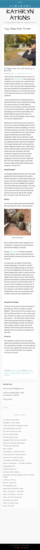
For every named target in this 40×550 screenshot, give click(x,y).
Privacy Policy (7, 399)
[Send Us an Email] (10, 6)
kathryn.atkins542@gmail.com (13, 389)
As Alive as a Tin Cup (9, 480)
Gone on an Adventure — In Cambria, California (17, 463)
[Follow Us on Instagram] (18, 6)
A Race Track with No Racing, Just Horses (15, 425)
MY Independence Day (10, 485)
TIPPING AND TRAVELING (11, 446)
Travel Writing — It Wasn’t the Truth (14, 452)
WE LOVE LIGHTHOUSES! (10, 434)
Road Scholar (18, 79)
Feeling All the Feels (9, 466)
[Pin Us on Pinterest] (21, 6)
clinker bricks (13, 251)
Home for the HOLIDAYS (10, 500)
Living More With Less (9, 469)
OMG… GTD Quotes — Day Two (13, 494)
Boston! (29, 370)
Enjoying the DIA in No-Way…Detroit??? (15, 440)
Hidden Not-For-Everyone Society (13, 488)
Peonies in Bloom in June (10, 437)
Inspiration (19, 372)
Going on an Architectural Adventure (14, 443)
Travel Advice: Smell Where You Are (13, 460)
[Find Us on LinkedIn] (27, 6)
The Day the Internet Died (11, 420)
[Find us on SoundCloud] (24, 6)
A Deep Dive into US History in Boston (19, 69)
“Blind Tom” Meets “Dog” (10, 503)
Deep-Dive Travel (9, 372)
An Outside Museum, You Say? (12, 428)
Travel (19, 370)
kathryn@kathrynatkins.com (11, 530)
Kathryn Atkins (20, 15)
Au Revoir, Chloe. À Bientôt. (11, 472)
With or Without (7, 449)
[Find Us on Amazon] (13, 6)
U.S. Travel (21, 373)
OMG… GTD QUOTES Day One (12, 497)
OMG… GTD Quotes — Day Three (13, 491)
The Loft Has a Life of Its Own (12, 431)
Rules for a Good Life (9, 483)
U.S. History (13, 373)
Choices (13, 370)
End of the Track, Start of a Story (13, 457)
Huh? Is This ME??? (8, 506)
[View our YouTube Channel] (15, 6)
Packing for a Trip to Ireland (11, 423)
